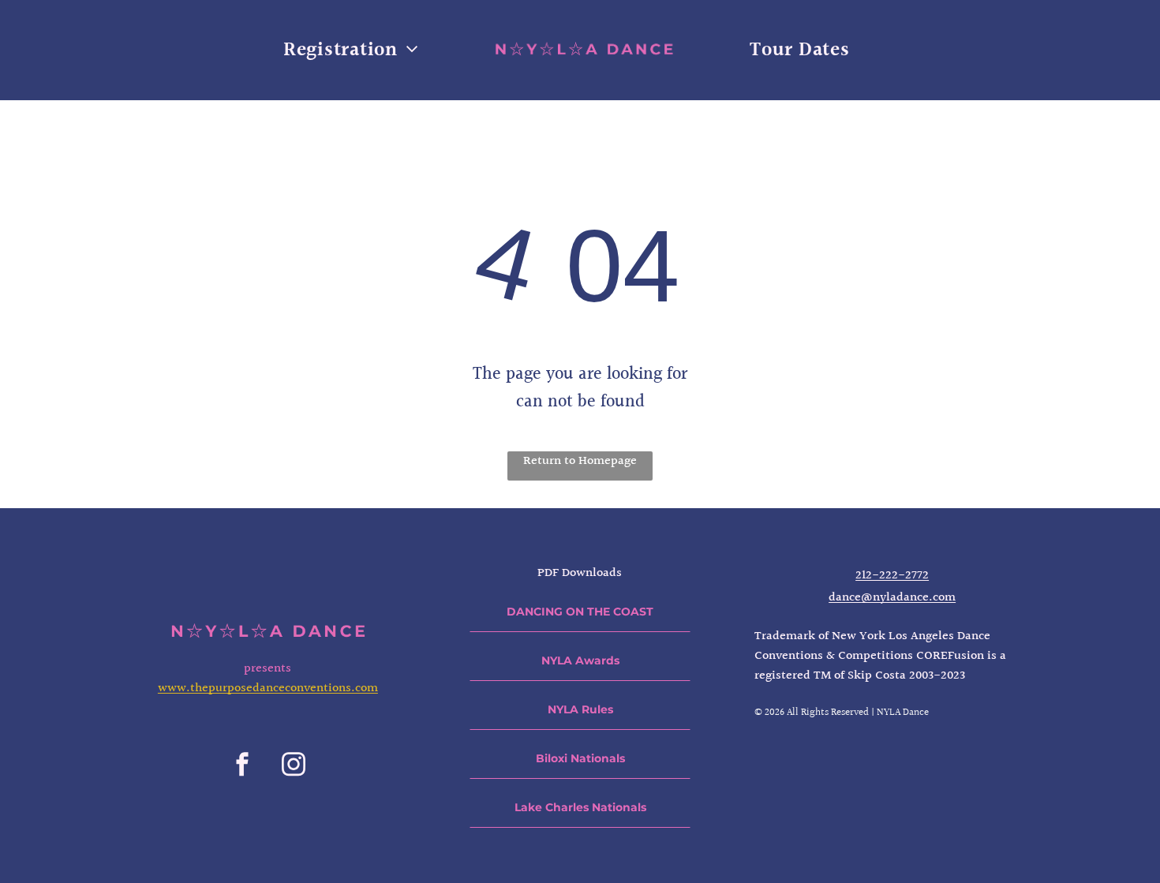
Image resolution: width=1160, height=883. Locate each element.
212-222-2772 (892, 576)
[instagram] (293, 766)
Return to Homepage (580, 461)
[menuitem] (351, 50)
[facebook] (242, 766)
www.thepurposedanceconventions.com (268, 688)
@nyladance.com (908, 598)
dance (845, 598)
